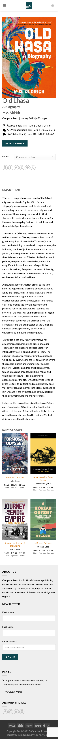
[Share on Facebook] (10, 167)
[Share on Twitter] (16, 167)
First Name (8, 612)
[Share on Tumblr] (33, 167)
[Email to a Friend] (21, 167)
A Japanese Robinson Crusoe (43, 478)
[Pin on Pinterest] (27, 167)
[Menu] (4, 5)
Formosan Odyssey (15, 477)
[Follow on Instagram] (10, 711)
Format (5, 157)
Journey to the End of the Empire (15, 544)
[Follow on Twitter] (16, 711)
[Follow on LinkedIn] (21, 711)
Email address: (9, 641)
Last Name (7, 627)
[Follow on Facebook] (5, 711)
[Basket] (53, 5)
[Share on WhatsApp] (5, 167)
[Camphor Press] (29, 5)
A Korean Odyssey (43, 543)
